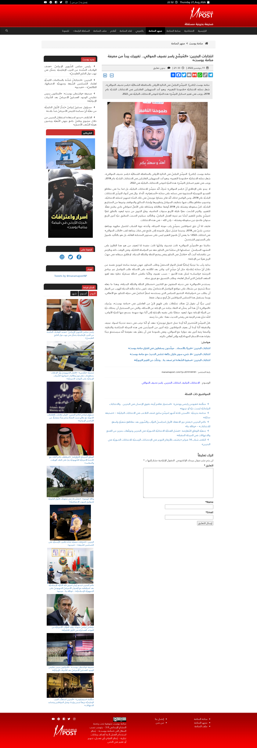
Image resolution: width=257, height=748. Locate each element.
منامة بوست (196, 43)
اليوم (92, 293)
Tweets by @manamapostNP (70, 276)
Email (209, 512)
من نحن (75, 2)
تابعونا (65, 31)
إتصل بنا (83, 2)
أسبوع (83, 293)
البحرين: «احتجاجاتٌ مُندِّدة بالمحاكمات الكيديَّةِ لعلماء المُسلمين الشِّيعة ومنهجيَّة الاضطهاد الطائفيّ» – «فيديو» (70, 83)
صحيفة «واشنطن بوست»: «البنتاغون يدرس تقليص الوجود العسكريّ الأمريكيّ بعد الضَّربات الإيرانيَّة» (70, 97)
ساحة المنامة (174, 31)
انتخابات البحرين (173, 383)
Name (209, 502)
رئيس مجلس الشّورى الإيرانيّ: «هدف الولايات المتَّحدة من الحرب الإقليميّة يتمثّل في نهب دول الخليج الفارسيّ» (70, 69)
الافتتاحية (189, 31)
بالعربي (140, 31)
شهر (74, 293)
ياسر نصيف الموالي (152, 383)
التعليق (208, 465)
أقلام (113, 31)
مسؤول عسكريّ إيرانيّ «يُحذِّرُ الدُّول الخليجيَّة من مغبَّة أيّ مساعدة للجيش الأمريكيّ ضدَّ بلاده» (70, 109)
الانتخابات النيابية (191, 383)
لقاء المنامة (126, 31)
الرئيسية (202, 31)
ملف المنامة (100, 31)
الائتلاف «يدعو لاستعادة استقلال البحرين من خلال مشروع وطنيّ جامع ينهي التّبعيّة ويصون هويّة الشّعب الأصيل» (70, 121)
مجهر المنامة (155, 31)
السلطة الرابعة (82, 31)
